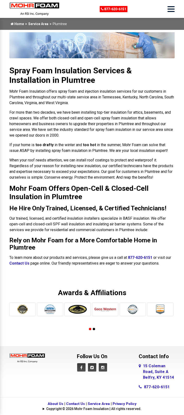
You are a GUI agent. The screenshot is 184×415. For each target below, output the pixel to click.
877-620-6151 (115, 9)
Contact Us (19, 263)
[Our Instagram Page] (103, 367)
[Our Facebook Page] (81, 367)
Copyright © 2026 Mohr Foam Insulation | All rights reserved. (93, 409)
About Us (55, 404)
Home (19, 24)
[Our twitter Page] (92, 367)
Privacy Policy (125, 404)
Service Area (38, 24)
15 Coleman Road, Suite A (158, 372)
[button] (90, 329)
